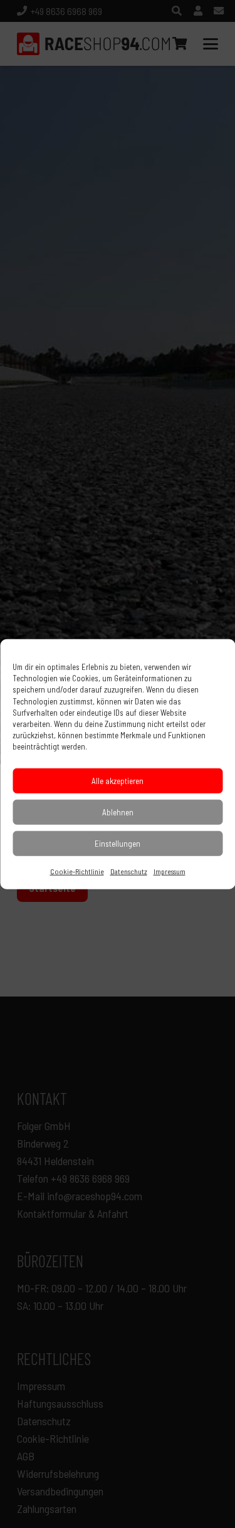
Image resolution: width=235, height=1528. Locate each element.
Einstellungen (117, 843)
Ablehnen (117, 812)
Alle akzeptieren (117, 780)
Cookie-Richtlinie (77, 870)
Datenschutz (128, 870)
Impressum (169, 870)
